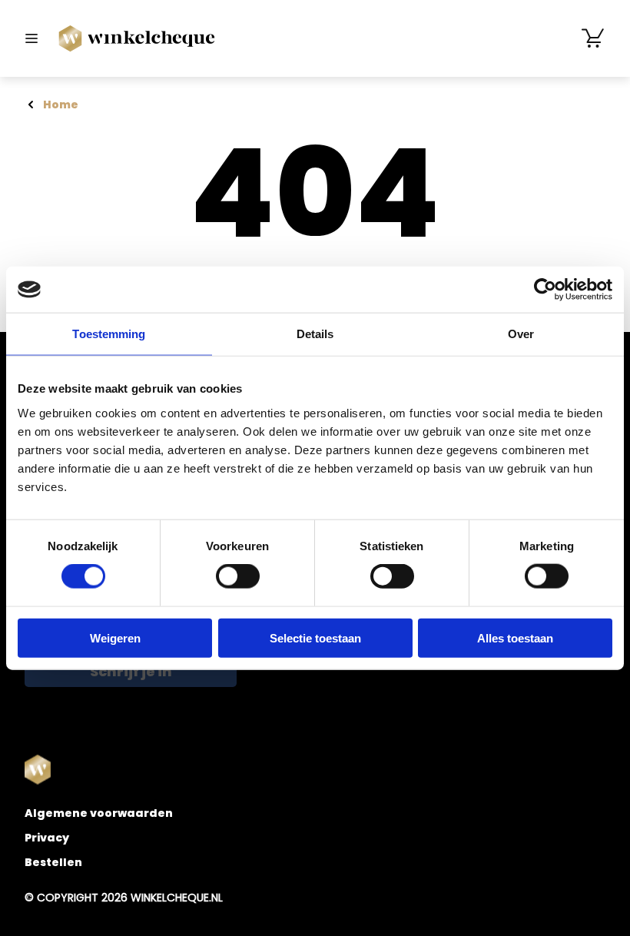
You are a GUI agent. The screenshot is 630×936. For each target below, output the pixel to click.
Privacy (47, 837)
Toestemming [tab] (108, 333)
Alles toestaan (515, 637)
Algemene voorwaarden (99, 813)
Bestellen (53, 862)
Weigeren (115, 637)
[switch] (238, 576)
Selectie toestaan (315, 637)
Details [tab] (315, 333)
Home (60, 104)
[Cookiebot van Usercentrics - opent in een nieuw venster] (545, 289)
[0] (593, 38)
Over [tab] (521, 333)
